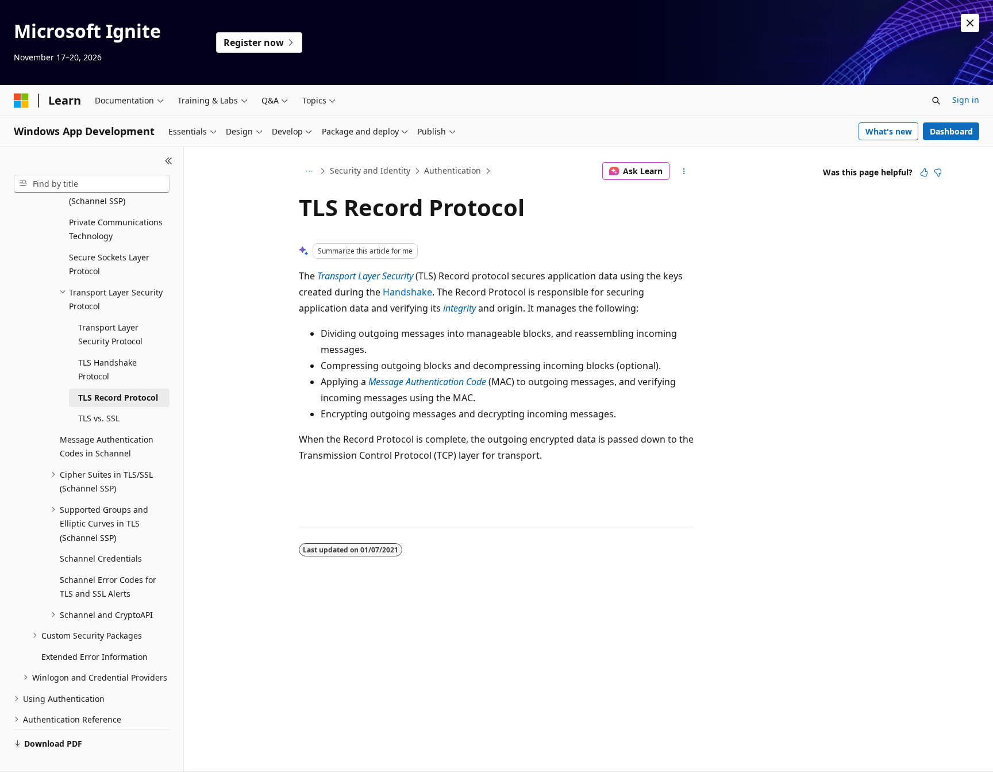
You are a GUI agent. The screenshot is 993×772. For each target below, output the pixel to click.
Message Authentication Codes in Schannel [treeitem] (106, 446)
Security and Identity (370, 170)
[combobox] (92, 184)
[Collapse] (169, 161)
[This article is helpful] (924, 172)
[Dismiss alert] (970, 23)
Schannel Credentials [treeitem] (101, 558)
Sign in (965, 99)
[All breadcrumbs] (309, 171)
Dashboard (951, 131)
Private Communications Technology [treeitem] (116, 229)
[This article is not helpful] (938, 172)
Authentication (452, 170)
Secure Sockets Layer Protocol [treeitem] (109, 264)
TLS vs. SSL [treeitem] (99, 418)
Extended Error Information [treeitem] (94, 656)
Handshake (407, 292)
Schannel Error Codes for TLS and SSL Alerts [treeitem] (108, 587)
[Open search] (936, 100)
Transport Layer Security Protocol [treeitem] (110, 334)
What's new (888, 131)
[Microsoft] (21, 100)
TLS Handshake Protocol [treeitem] (107, 369)
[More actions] (684, 171)
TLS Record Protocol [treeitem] (118, 397)
